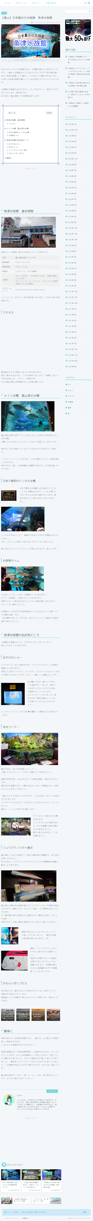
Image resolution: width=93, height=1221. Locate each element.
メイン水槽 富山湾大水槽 (18, 128)
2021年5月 (72, 320)
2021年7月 (72, 309)
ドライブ (71, 396)
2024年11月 (72, 159)
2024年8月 (72, 165)
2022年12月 (72, 228)
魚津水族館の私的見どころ (17, 140)
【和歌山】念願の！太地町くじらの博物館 (79, 104)
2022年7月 (72, 257)
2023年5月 (72, 205)
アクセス (12, 124)
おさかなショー (15, 144)
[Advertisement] (30, 187)
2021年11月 (72, 297)
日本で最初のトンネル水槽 (19, 132)
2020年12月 (72, 349)
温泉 (69, 408)
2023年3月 (72, 216)
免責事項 (25, 1218)
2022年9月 (72, 245)
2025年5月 (72, 147)
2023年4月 (72, 211)
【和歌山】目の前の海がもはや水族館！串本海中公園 (79, 84)
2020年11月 (72, 355)
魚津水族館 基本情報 (16, 120)
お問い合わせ (51, 3)
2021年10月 (72, 303)
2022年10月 (72, 239)
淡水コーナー (14, 147)
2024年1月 (72, 199)
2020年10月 (72, 361)
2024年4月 (72, 182)
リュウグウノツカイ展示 (18, 150)
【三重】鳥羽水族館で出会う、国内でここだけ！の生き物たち (79, 94)
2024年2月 (72, 193)
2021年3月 (72, 332)
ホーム (7, 3)
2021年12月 (72, 292)
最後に (9, 158)
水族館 (4, 13)
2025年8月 (72, 136)
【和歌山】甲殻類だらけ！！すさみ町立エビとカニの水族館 (79, 60)
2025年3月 (72, 153)
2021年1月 (72, 343)
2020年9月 (72, 366)
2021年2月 (72, 338)
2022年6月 (72, 263)
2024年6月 (72, 176)
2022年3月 (72, 280)
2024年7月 (72, 170)
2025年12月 (72, 130)
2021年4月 (72, 326)
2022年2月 (72, 286)
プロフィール (21, 3)
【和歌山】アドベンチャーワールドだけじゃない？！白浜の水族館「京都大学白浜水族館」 (79, 72)
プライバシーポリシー (12, 1218)
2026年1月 (72, 124)
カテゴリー (36, 3)
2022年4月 (72, 274)
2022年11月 (72, 234)
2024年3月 (72, 188)
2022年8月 (72, 251)
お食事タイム (14, 135)
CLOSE (49, 112)
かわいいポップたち (16, 153)
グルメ (70, 390)
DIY (69, 384)
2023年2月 (72, 222)
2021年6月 (72, 315)
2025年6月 (72, 141)
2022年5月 (72, 268)
